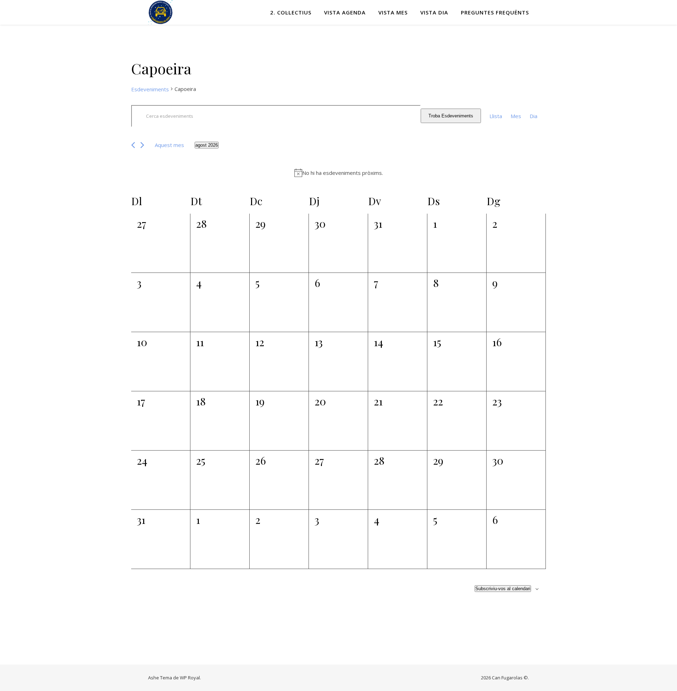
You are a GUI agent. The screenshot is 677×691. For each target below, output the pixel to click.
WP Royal (190, 677)
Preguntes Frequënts (495, 12)
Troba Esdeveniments (450, 115)
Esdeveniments (150, 89)
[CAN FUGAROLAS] (160, 12)
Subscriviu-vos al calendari (502, 588)
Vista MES (393, 12)
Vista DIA (434, 12)
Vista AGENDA (345, 12)
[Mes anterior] (133, 145)
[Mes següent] (142, 145)
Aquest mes (169, 144)
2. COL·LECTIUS (290, 12)
